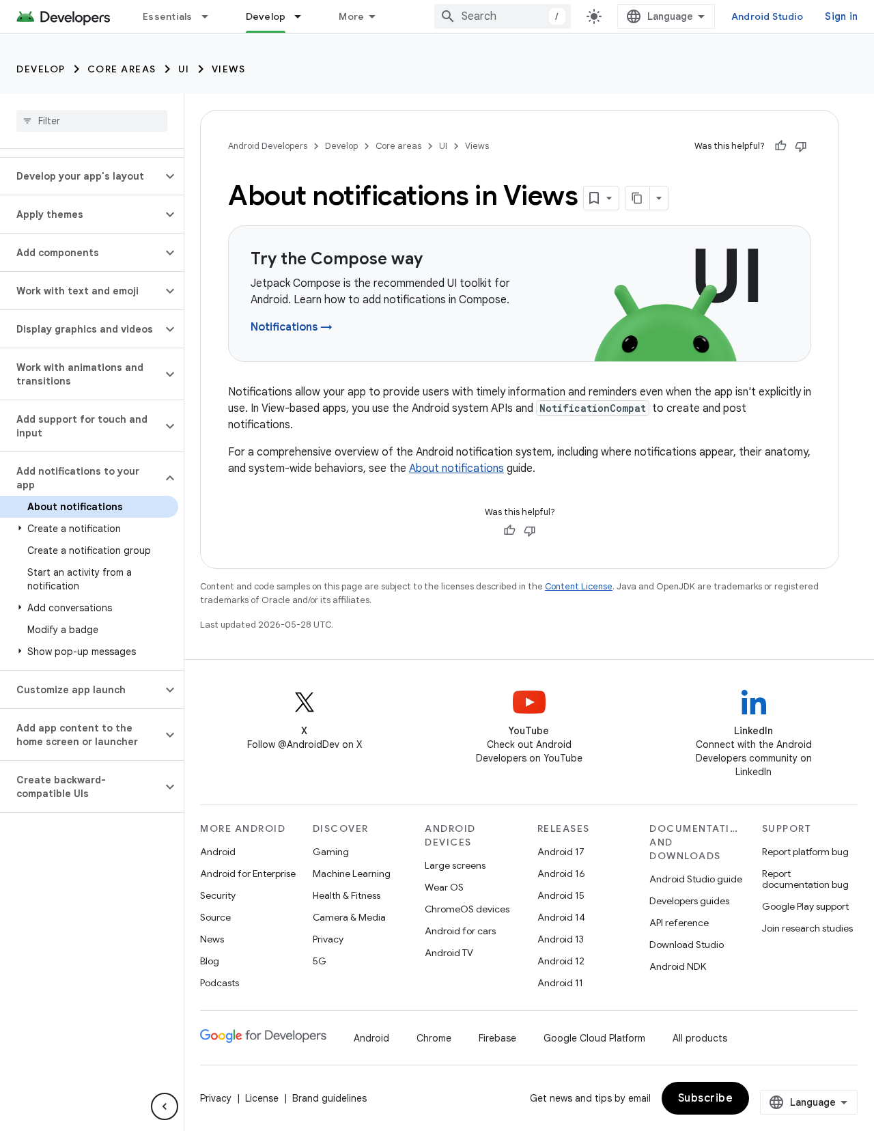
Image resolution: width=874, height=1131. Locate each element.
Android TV (449, 953)
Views (229, 69)
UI (184, 69)
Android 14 (561, 917)
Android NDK (677, 966)
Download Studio (686, 944)
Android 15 (560, 895)
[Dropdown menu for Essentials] (211, 16)
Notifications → (292, 327)
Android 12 (560, 961)
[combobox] (502, 16)
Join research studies (807, 928)
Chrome (434, 1038)
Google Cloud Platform (594, 1038)
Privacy (328, 939)
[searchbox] (91, 121)
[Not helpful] (801, 146)
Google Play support (805, 906)
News (212, 939)
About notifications (456, 468)
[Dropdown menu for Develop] (303, 16)
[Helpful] (780, 146)
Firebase (497, 1038)
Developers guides (689, 901)
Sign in (841, 16)
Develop (266, 16)
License (262, 1098)
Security (218, 895)
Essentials (168, 16)
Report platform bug (805, 852)
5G (319, 961)
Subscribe (705, 1098)
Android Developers (267, 146)
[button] (81, 176)
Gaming (331, 852)
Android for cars (460, 931)
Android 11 (560, 983)
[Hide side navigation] (164, 1106)
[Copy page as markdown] (637, 198)
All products (700, 1038)
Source (215, 917)
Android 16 (561, 873)
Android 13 (560, 939)
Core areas (121, 69)
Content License (578, 586)
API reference (679, 923)
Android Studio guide (695, 879)
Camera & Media (349, 917)
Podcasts (219, 983)
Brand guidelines (329, 1098)
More (351, 16)
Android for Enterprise (248, 873)
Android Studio (767, 16)
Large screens (455, 865)
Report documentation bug (805, 879)
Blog (209, 961)
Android (218, 852)
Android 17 (560, 852)
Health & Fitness (346, 895)
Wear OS (444, 887)
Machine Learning (352, 873)
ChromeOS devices (467, 909)
